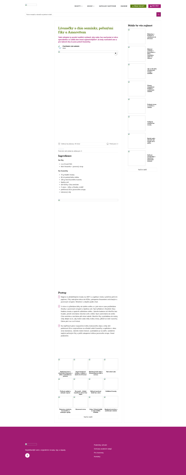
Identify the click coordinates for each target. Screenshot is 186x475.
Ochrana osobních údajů (103, 449)
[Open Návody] (93, 6)
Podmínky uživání (100, 445)
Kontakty (97, 457)
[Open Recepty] (82, 6)
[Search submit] (158, 14)
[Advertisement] (38, 49)
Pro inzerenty (99, 453)
